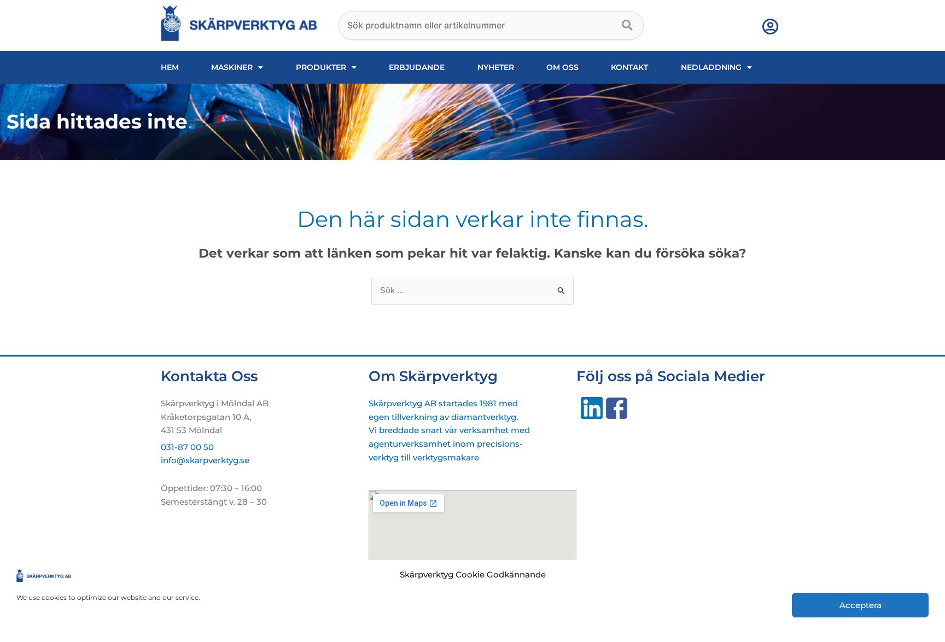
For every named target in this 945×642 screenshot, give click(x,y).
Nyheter (495, 67)
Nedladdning (711, 67)
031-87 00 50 (187, 447)
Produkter (321, 67)
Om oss (562, 67)
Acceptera (860, 605)
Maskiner (232, 67)
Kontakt (629, 67)
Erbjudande (417, 67)
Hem (170, 67)
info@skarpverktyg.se (205, 460)
